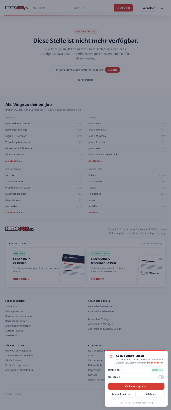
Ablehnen (150, 394)
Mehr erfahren (155, 362)
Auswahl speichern (122, 394)
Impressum (125, 403)
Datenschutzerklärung (143, 403)
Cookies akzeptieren (136, 386)
